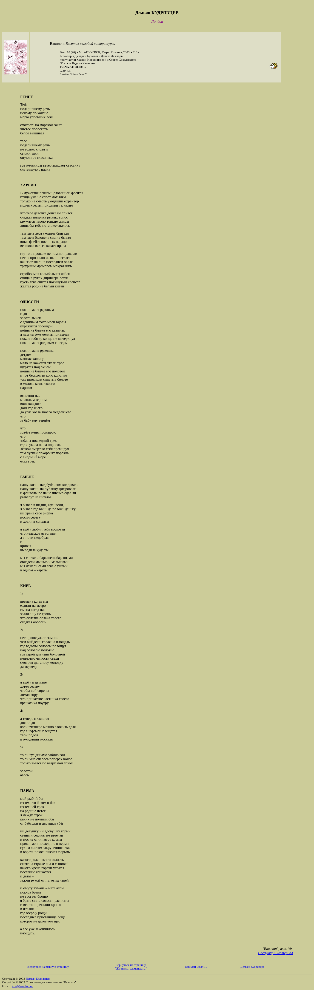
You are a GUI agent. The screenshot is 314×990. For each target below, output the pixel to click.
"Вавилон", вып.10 (195, 966)
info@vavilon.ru (22, 986)
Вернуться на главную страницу (48, 966)
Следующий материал (275, 953)
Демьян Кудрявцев (252, 966)
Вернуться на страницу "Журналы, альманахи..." (131, 966)
